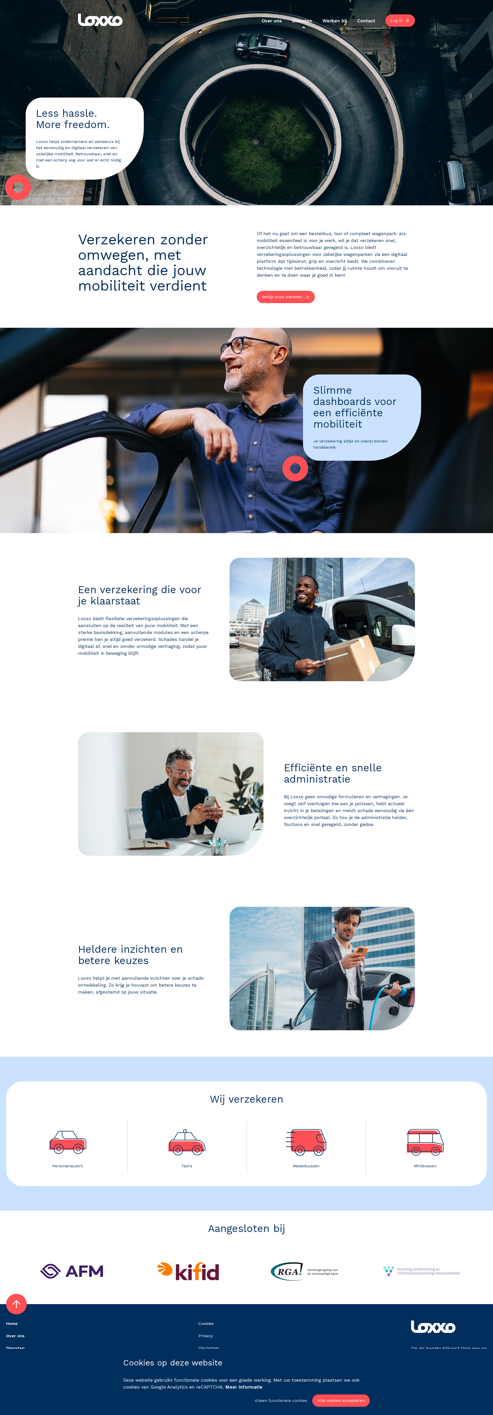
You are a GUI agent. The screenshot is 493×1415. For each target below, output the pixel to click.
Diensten (302, 20)
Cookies (206, 1323)
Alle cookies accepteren (341, 1400)
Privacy (205, 1335)
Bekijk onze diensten (282, 296)
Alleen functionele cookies (281, 1400)
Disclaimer (209, 1348)
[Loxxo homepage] (100, 21)
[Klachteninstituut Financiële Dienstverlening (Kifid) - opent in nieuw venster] (188, 1290)
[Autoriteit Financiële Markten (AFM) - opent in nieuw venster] (72, 1290)
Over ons (272, 20)
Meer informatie (243, 1387)
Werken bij (335, 20)
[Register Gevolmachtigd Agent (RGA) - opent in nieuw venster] (305, 1290)
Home (12, 1323)
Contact (366, 20)
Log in (397, 20)
